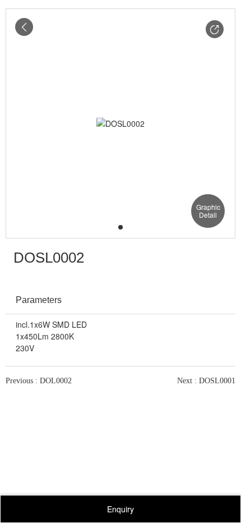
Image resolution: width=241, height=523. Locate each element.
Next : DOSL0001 (206, 381)
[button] (215, 29)
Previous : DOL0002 (39, 381)
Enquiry (120, 509)
